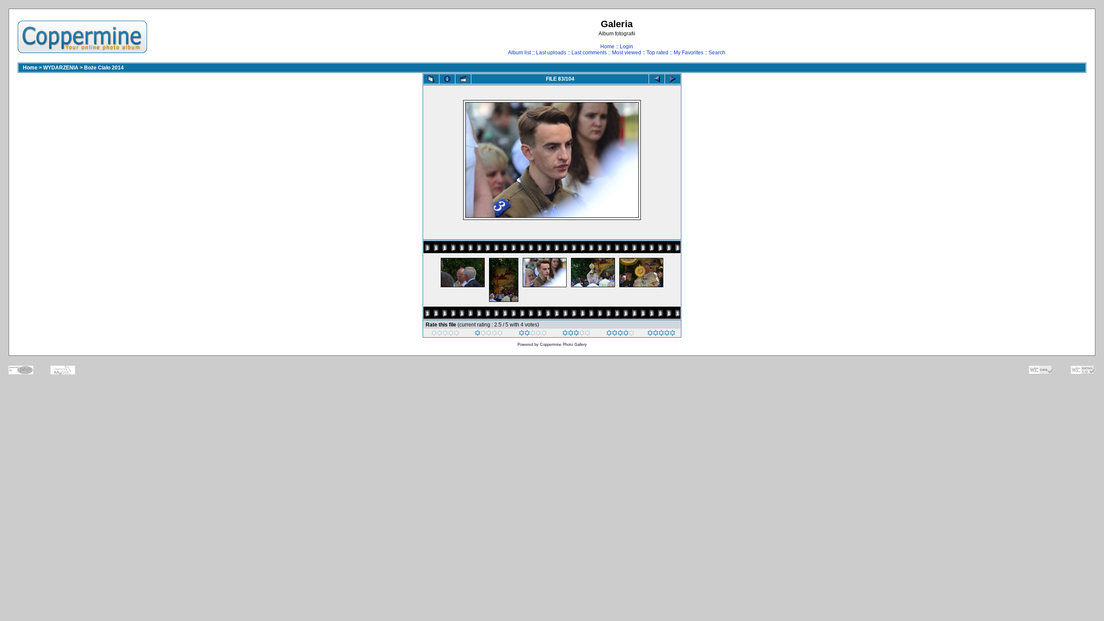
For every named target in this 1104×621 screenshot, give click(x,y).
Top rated (657, 53)
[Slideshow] (463, 79)
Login (626, 47)
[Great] (661, 334)
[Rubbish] (445, 334)
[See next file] (673, 79)
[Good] (576, 334)
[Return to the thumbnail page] (431, 79)
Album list (519, 53)
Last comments (589, 53)
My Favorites (688, 53)
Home (607, 47)
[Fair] (533, 334)
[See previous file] (657, 79)
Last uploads (551, 53)
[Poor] (489, 334)
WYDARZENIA (60, 68)
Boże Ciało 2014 (104, 68)
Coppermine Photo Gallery (563, 344)
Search (717, 53)
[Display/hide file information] (447, 79)
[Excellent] (620, 334)
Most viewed (626, 53)
